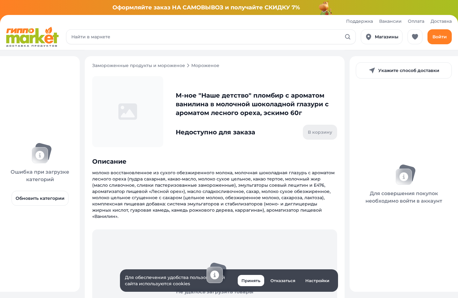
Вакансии (390, 21)
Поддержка (359, 21)
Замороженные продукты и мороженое (138, 65)
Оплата (416, 21)
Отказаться (282, 280)
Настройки (317, 280)
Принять (250, 280)
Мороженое (205, 65)
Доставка (441, 21)
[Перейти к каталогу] (32, 37)
